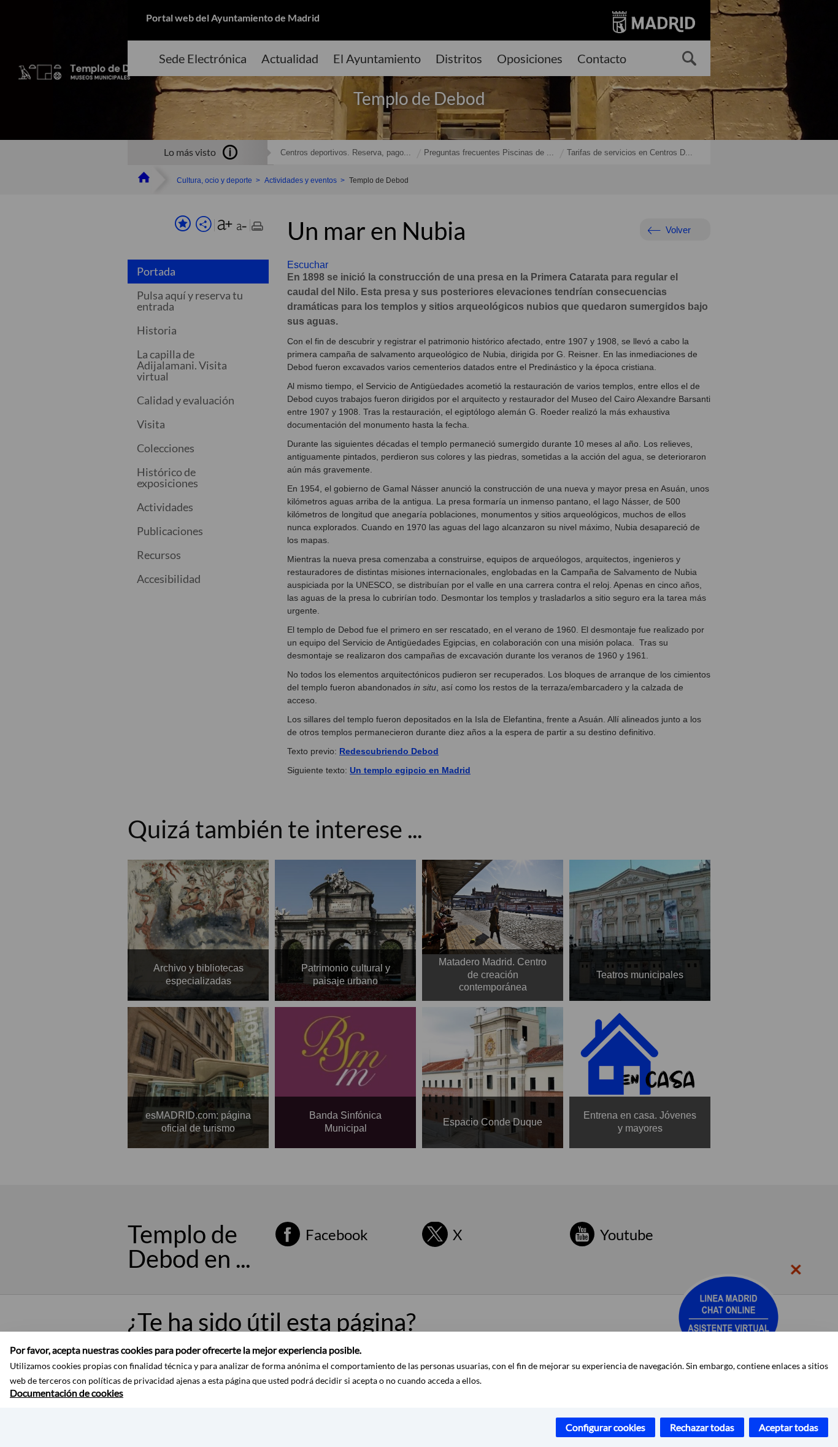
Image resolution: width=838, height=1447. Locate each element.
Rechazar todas (702, 1427)
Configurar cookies (605, 1427)
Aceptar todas (788, 1427)
